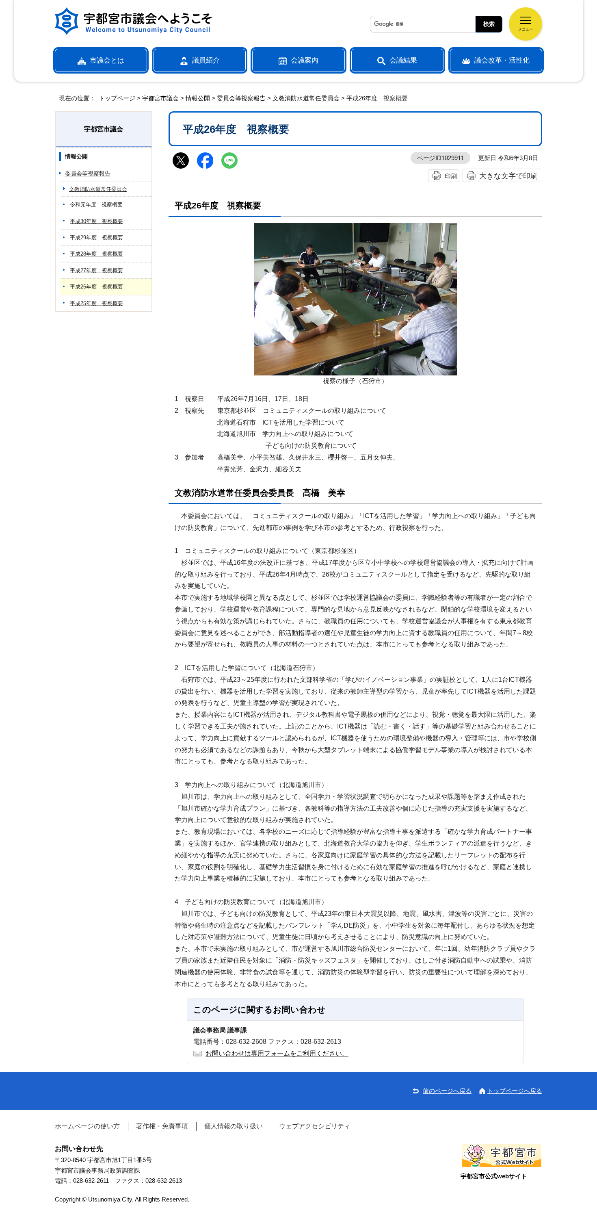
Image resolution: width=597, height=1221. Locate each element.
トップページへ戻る (514, 1090)
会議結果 (403, 60)
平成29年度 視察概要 (96, 237)
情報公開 (198, 98)
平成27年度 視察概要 (96, 270)
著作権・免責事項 (162, 1126)
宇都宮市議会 (160, 98)
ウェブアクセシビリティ (314, 1126)
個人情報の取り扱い (233, 1126)
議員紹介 (206, 60)
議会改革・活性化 (502, 60)
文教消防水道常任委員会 (306, 98)
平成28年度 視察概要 (96, 254)
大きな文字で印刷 (508, 175)
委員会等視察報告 (241, 98)
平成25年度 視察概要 (96, 303)
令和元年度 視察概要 (96, 205)
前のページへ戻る (447, 1090)
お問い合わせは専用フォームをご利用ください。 (276, 1053)
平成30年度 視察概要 (96, 221)
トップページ (117, 98)
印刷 (451, 176)
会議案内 (304, 60)
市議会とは (107, 60)
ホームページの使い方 (87, 1126)
